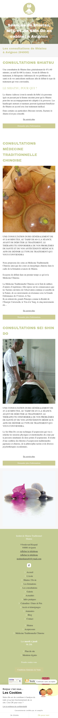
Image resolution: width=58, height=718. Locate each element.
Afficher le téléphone (29, 551)
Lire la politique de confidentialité (15, 706)
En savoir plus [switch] (29, 119)
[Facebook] (29, 565)
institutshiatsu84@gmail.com (29, 558)
